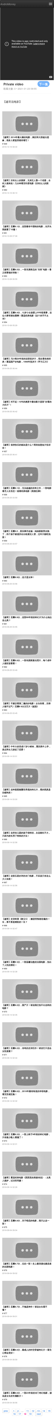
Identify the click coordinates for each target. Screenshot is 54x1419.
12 (33, 1410)
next (39, 1413)
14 (44, 1410)
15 (49, 1410)
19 (30, 1413)
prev (6, 1410)
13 (38, 1410)
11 (27, 1410)
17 (20, 1413)
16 (14, 1413)
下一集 (43, 84)
